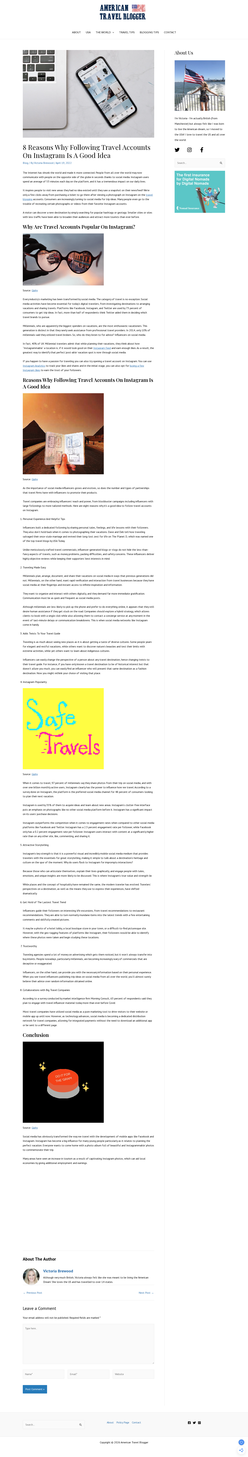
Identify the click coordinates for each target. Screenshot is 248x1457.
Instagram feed (102, 348)
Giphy (35, 290)
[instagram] (193, 149)
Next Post (146, 1292)
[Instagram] (199, 1422)
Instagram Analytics (34, 365)
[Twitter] (194, 1422)
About (110, 1422)
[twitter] (180, 149)
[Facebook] (189, 1422)
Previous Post (32, 1292)
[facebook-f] (202, 149)
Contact (136, 1422)
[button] (112, 32)
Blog (25, 163)
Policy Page (122, 1422)
